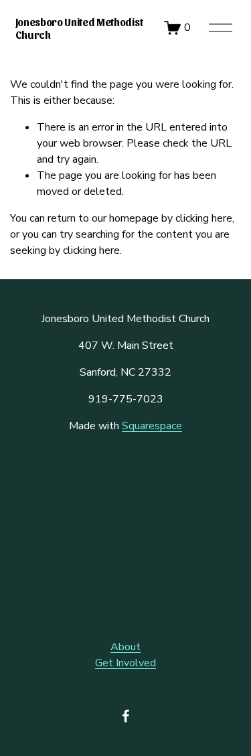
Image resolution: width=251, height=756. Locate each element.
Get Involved (125, 663)
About (125, 646)
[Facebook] (126, 716)
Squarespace (152, 426)
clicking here (203, 218)
